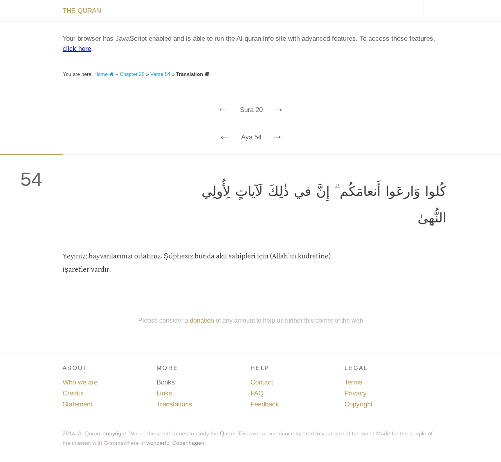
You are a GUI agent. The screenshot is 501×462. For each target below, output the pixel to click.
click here (77, 48)
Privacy (355, 393)
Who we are (80, 382)
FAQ (256, 393)
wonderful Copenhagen (175, 443)
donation (202, 320)
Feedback (264, 404)
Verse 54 (160, 74)
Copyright (358, 404)
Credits (73, 393)
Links (164, 393)
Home (101, 74)
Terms (353, 382)
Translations (174, 404)
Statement (77, 404)
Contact (261, 382)
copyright (114, 433)
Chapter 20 (132, 74)
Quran (228, 433)
